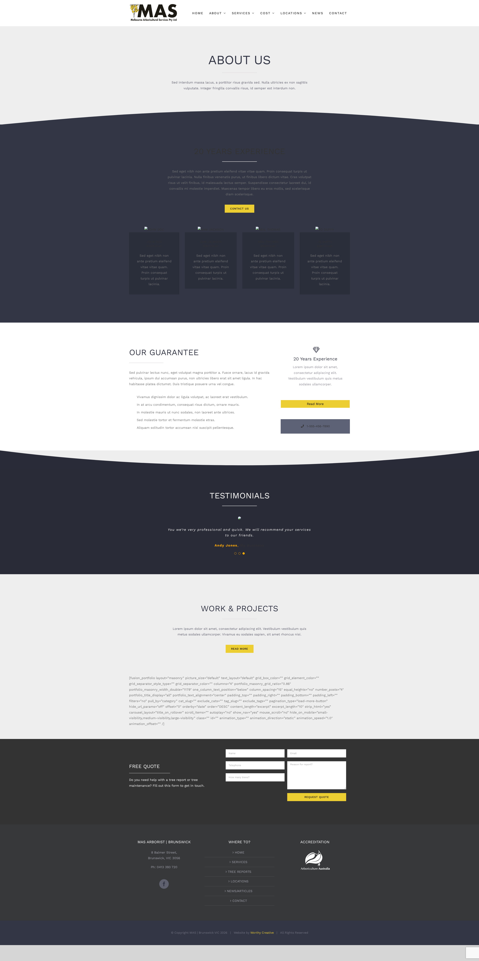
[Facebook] (164, 884)
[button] (235, 553)
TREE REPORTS (239, 872)
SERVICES (239, 862)
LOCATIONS (239, 881)
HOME (239, 852)
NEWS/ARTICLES (239, 891)
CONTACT (239, 901)
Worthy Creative (262, 932)
